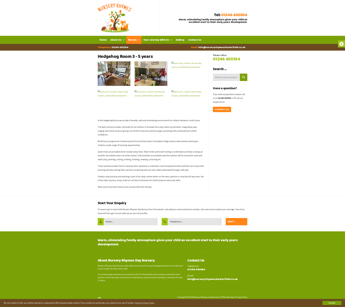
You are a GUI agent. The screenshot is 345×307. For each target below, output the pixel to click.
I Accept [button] (332, 303)
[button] (341, 43)
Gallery (180, 40)
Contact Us (194, 40)
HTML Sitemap (227, 297)
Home (103, 40)
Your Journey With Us (156, 40)
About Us (116, 40)
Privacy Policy (241, 297)
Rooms (132, 40)
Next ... (232, 221)
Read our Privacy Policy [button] (144, 302)
